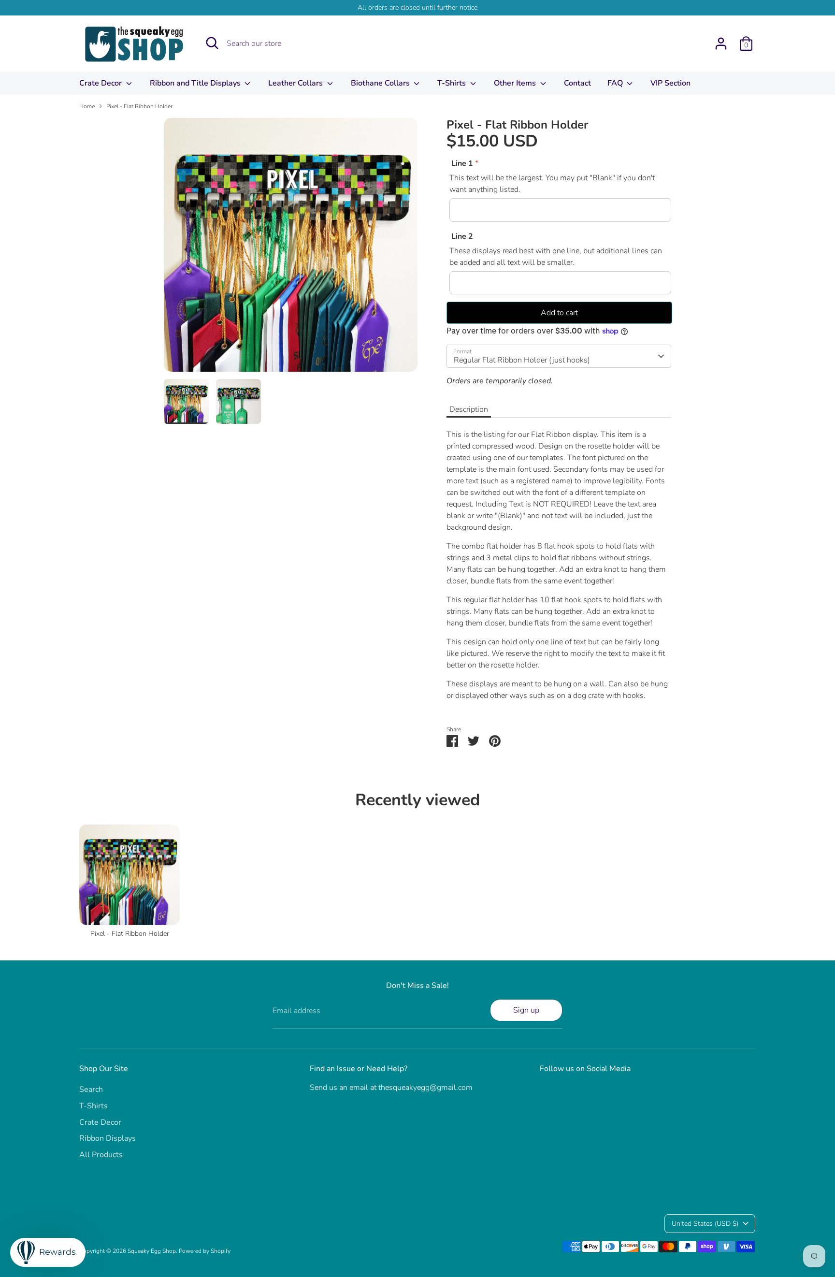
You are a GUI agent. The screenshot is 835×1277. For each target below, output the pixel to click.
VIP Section (670, 83)
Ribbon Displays (107, 1138)
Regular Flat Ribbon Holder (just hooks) (522, 360)
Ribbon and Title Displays (196, 83)
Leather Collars (296, 83)
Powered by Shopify (204, 1251)
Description (468, 409)
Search (91, 1089)
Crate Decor (101, 83)
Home (87, 106)
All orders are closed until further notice (417, 7)
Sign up (526, 1010)
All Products (101, 1154)
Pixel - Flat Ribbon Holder (139, 106)
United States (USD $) (705, 1223)
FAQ (616, 83)
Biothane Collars (381, 83)
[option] (291, 248)
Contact (577, 83)
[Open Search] (212, 43)
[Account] (721, 43)
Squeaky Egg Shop (152, 1251)
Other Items (516, 83)
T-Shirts (452, 83)
